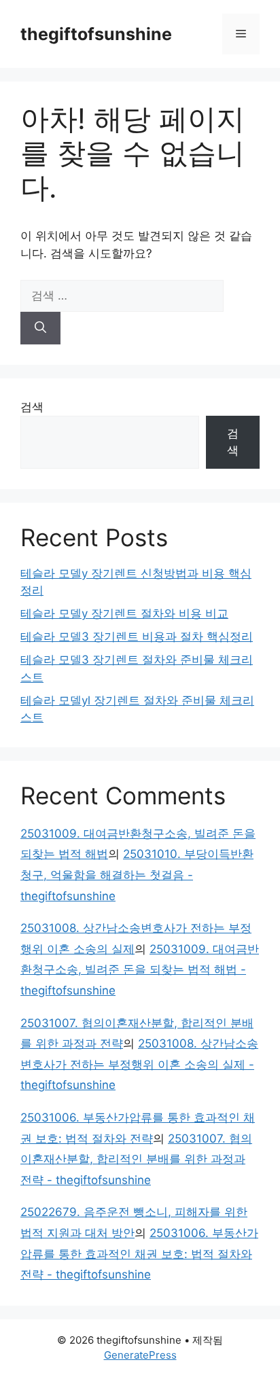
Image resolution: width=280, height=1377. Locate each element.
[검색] (40, 328)
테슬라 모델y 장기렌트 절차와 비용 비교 (124, 613)
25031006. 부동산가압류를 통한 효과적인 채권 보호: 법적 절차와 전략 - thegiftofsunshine (139, 1253)
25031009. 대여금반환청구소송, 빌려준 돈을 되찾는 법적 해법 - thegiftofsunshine (139, 969)
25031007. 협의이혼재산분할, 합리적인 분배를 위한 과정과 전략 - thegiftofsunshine (136, 1159)
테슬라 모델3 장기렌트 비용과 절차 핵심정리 (136, 636)
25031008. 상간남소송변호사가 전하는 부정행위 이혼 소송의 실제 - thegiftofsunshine (139, 1064)
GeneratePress (140, 1354)
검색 (31, 407)
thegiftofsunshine (96, 34)
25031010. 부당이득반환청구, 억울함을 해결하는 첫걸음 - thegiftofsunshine (136, 874)
